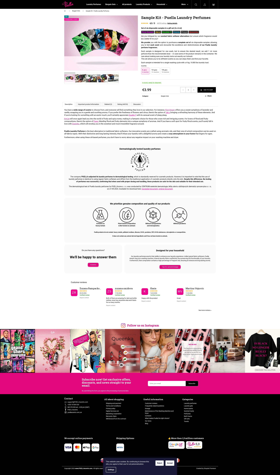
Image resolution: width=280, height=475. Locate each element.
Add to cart (208, 90)
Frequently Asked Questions (154, 406)
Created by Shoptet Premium (206, 468)
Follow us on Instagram (143, 325)
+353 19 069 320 (73, 405)
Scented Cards (189, 411)
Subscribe (192, 383)
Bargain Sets (165, 96)
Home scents (188, 408)
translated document (150, 189)
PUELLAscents (73, 410)
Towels (186, 421)
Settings (111, 470)
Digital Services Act (112, 411)
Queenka (75, 124)
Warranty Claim (111, 416)
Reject (159, 463)
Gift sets (187, 419)
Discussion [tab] (137, 104)
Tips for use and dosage (170, 267)
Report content (84, 297)
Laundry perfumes (190, 403)
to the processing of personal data (117, 391)
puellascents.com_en (75, 412)
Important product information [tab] (88, 104)
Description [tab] (69, 104)
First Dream (170, 110)
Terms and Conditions (113, 406)
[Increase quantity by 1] (193, 89)
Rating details (172, 23)
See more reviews (204, 310)
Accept (170, 463)
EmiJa (66, 119)
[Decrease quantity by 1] (183, 89)
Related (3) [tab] (108, 104)
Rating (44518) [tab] (123, 104)
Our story (148, 421)
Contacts (148, 416)
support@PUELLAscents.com (78, 402)
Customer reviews (151, 403)
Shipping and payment (113, 403)
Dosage (147, 408)
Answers (93, 265)
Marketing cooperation (113, 414)
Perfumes (187, 414)
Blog (146, 423)
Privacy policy (110, 408)
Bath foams (188, 416)
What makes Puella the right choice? (157, 418)
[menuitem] (93, 4)
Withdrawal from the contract (116, 419)
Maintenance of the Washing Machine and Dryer (159, 412)
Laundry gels (188, 406)
